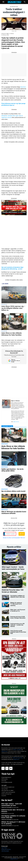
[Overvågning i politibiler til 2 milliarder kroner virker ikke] (5, 597)
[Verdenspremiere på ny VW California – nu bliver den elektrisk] (5, 625)
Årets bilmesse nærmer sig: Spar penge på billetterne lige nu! (13, 104)
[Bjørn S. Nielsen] (6, 411)
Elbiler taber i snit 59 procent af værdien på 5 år (17, 610)
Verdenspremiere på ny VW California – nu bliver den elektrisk (17, 625)
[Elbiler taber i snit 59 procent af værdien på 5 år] (5, 611)
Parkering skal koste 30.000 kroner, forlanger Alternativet (17, 617)
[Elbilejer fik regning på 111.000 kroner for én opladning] (5, 604)
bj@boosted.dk (16, 421)
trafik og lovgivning (18, 757)
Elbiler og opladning (6, 825)
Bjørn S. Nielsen (10, 33)
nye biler (19, 749)
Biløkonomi (4, 587)
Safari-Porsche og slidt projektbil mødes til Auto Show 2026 (18, 632)
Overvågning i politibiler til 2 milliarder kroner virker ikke (17, 596)
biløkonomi (16, 759)
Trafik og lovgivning (5, 564)
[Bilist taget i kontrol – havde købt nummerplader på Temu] (14, 557)
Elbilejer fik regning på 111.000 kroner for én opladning (16, 604)
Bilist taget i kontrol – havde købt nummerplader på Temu (13, 568)
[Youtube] (10, 768)
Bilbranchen (14, 6)
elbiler (14, 749)
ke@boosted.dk (14, 858)
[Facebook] (3, 768)
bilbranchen (4, 751)
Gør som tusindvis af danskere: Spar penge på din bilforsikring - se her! (12, 268)
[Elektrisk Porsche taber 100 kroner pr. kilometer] (14, 580)
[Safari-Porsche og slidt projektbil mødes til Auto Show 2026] (5, 632)
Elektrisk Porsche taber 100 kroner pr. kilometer (12, 591)
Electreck (23, 87)
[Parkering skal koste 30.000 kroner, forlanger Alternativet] (5, 618)
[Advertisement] (14, 157)
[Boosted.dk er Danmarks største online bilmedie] (14, 2)
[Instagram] (6, 768)
